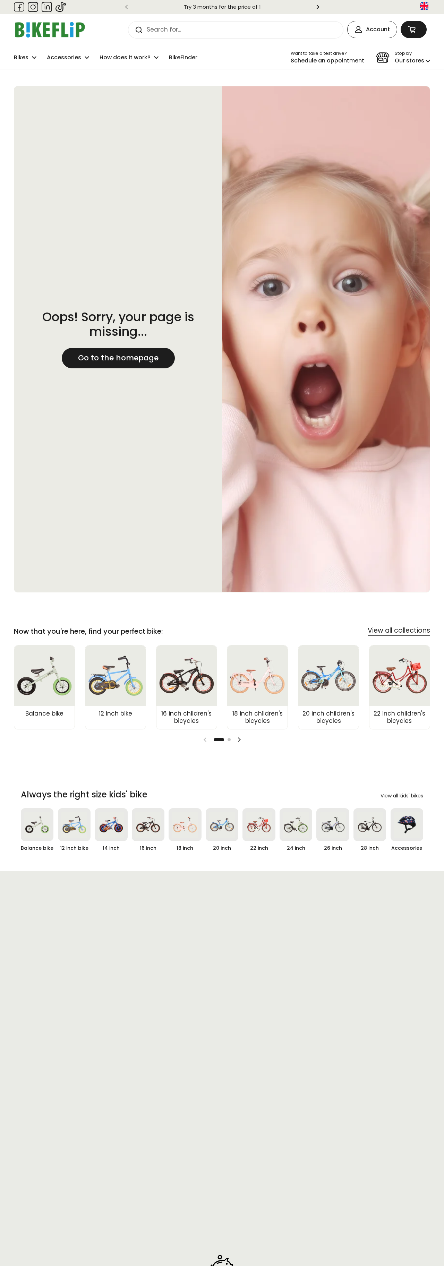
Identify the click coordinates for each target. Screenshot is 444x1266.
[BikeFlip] (50, 30)
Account (378, 29)
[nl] (424, 7)
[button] (414, 29)
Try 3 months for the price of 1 (222, 7)
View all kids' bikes (402, 795)
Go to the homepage (118, 358)
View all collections (399, 630)
